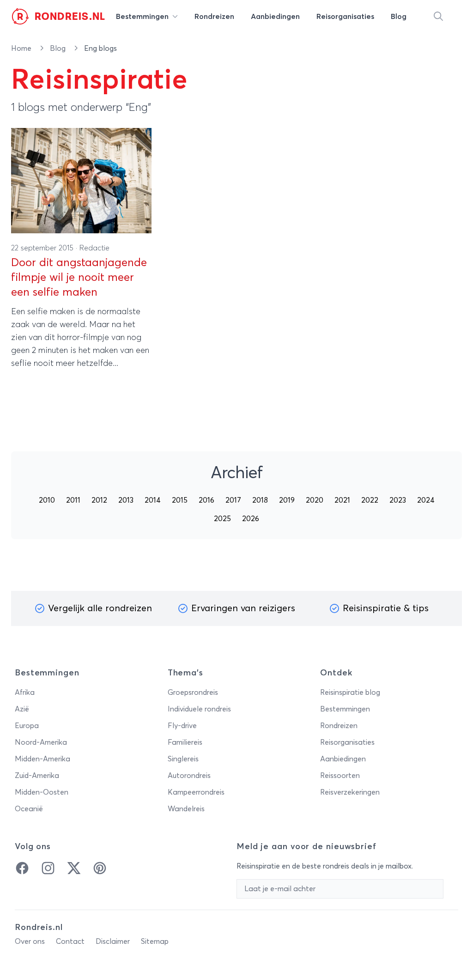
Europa (27, 725)
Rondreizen (339, 725)
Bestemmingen (345, 709)
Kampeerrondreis (196, 792)
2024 (426, 500)
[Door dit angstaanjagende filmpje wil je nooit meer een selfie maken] (81, 180)
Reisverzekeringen (350, 792)
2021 (342, 500)
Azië (22, 709)
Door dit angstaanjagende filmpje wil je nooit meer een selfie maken (79, 277)
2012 (99, 500)
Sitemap (155, 941)
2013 (125, 500)
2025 (222, 519)
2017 (233, 500)
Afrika (25, 692)
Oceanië (29, 809)
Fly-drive (182, 725)
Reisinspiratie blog (350, 692)
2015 (180, 500)
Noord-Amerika (41, 742)
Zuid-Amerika (37, 775)
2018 (260, 500)
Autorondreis (189, 775)
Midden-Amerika (42, 759)
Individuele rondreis (199, 709)
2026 (250, 519)
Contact (70, 941)
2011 (73, 500)
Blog (58, 48)
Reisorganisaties (347, 742)
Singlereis (183, 759)
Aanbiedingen (343, 759)
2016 (206, 500)
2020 (314, 500)
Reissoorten (340, 775)
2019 (287, 500)
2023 (397, 500)
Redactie (94, 248)
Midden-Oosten (41, 792)
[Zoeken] (438, 16)
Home (22, 48)
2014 (153, 500)
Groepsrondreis (193, 692)
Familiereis (185, 742)
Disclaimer (113, 941)
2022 (369, 500)
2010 (47, 500)
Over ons (30, 941)
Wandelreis (186, 809)
